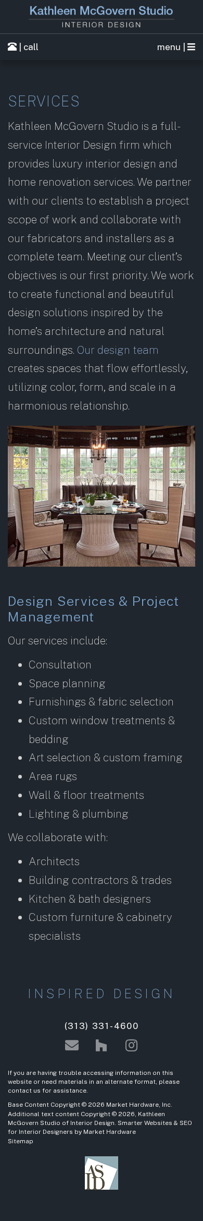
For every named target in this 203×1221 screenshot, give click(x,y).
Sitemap (20, 1141)
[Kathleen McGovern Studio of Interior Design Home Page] (101, 16)
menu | (172, 47)
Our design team (118, 349)
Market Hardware (109, 1131)
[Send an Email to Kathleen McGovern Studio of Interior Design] (71, 1045)
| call (28, 47)
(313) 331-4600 (102, 1026)
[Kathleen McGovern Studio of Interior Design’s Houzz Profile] (101, 1045)
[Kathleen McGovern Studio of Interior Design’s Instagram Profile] (131, 1045)
